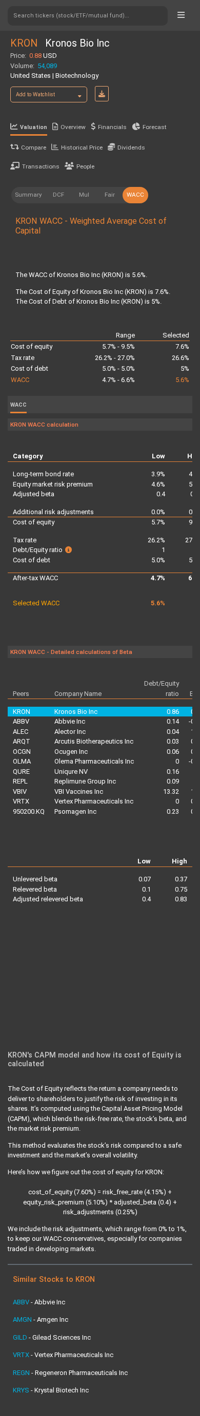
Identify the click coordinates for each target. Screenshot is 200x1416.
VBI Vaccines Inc (78, 791)
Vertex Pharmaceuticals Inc (93, 801)
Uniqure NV (71, 771)
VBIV (20, 791)
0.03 (173, 741)
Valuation (33, 127)
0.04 (173, 731)
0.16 (173, 771)
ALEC (20, 731)
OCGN (22, 751)
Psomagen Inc (75, 811)
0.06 (173, 751)
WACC (135, 194)
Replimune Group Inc (85, 781)
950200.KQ (29, 811)
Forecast (155, 127)
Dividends (131, 147)
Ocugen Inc (71, 751)
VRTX (21, 801)
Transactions (40, 166)
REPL (20, 781)
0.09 (173, 781)
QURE (21, 771)
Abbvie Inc (69, 721)
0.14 (173, 721)
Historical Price (82, 147)
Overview (73, 127)
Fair (110, 194)
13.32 (171, 791)
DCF (58, 194)
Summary (28, 194)
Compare (33, 147)
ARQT (21, 741)
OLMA (22, 761)
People (85, 166)
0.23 (173, 811)
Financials (112, 127)
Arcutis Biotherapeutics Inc (93, 741)
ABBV (21, 721)
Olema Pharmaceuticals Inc (94, 761)
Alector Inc (70, 731)
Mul (84, 194)
